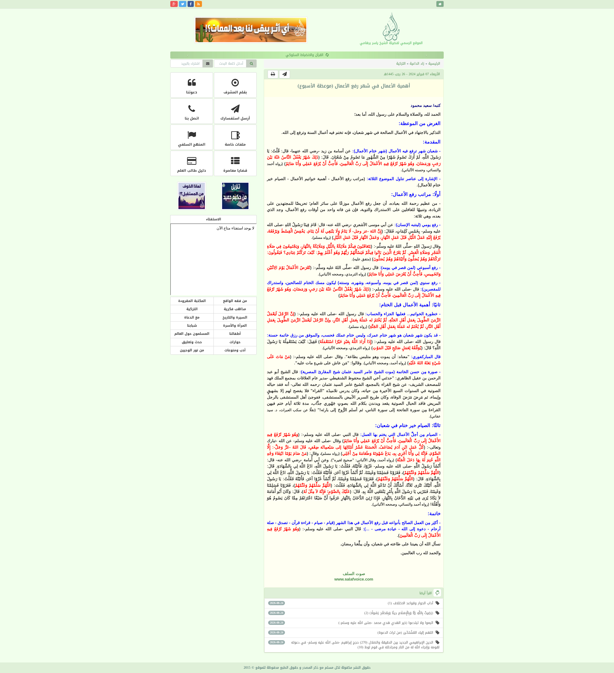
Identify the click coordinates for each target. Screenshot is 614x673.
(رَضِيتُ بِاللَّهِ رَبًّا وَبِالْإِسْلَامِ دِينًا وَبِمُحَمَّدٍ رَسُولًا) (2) (351, 613)
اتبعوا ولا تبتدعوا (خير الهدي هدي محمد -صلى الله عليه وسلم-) (351, 623)
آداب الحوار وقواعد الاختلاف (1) (351, 603)
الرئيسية (434, 63)
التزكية (401, 63)
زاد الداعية (417, 63)
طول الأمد (304, 55)
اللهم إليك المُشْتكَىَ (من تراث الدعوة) (351, 632)
